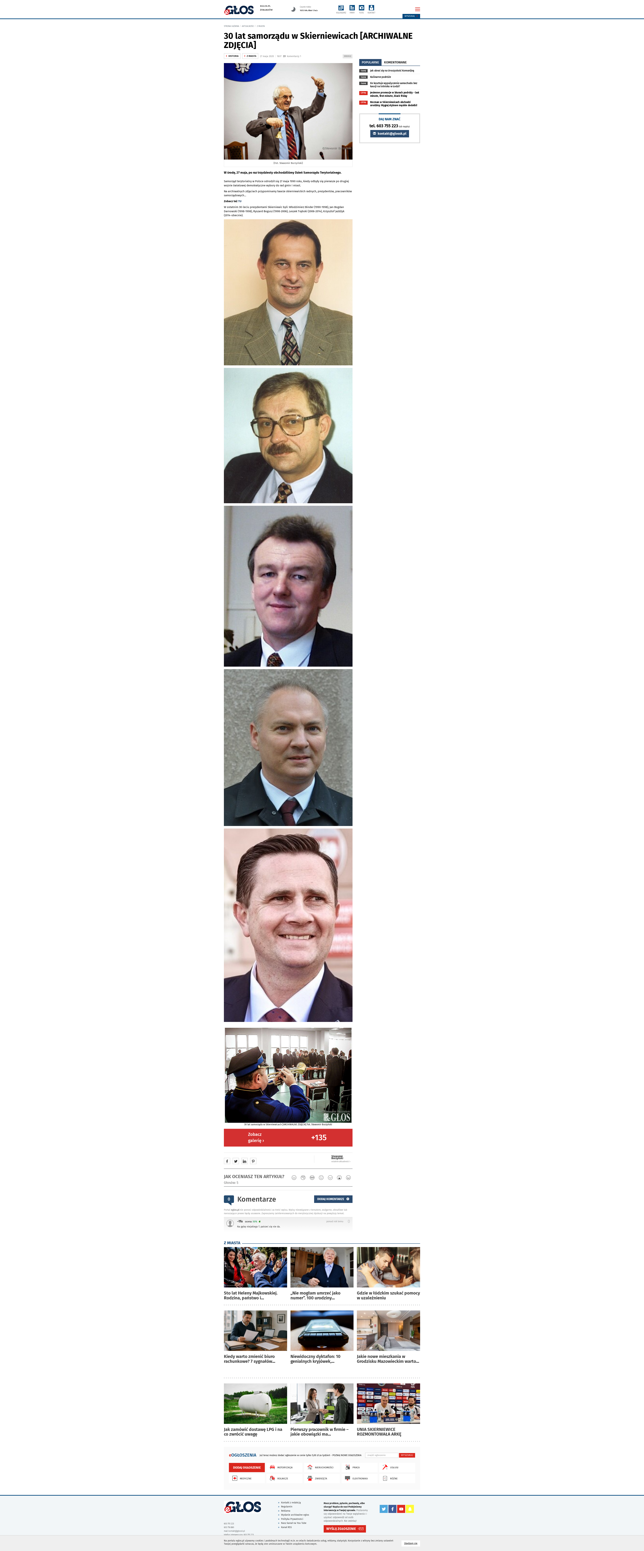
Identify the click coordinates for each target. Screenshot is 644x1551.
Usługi (394, 1467)
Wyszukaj (410, 16)
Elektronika (360, 1478)
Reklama (285, 1510)
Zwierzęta (321, 1478)
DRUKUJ (348, 56)
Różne (394, 1478)
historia (232, 56)
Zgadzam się (412, 1543)
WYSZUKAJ (407, 1455)
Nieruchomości (324, 1467)
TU (239, 201)
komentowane (395, 62)
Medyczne (246, 1478)
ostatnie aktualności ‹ (341, 1161)
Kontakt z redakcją (291, 1502)
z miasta (261, 26)
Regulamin (286, 1506)
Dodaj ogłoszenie (247, 1467)
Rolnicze (282, 1478)
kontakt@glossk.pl (391, 134)
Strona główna (231, 26)
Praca (356, 1467)
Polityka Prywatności (292, 1519)
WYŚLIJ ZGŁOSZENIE (341, 1529)
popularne (370, 62)
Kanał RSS (286, 1527)
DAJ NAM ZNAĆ (389, 119)
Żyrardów (266, 10)
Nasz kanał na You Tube (293, 1523)
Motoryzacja (284, 1467)
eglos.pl (265, 6)
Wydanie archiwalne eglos (295, 1514)
